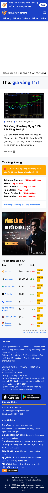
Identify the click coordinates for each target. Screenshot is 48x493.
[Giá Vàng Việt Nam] (15, 12)
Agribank (15, 438)
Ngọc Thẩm (6, 432)
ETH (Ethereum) (34, 458)
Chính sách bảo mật (29, 477)
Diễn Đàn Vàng (29, 193)
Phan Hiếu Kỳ (23, 190)
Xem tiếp (8, 151)
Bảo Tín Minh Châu (9, 428)
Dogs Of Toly (10, 317)
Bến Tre (30, 445)
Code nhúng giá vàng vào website (26, 464)
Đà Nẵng (5, 445)
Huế (22, 441)
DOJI (22, 425)
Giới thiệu (15, 477)
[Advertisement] (24, 45)
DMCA (5, 471)
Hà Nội (27, 441)
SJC (13, 425)
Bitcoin (7, 271)
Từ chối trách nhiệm (33, 480)
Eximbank (29, 435)
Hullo (22, 467)
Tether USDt (9, 286)
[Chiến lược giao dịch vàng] (24, 233)
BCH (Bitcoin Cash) (9, 461)
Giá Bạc (35, 18)
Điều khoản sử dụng (15, 480)
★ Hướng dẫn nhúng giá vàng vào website (22, 205)
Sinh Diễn (38, 428)
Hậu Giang (38, 445)
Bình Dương (14, 448)
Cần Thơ (22, 445)
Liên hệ (24, 483)
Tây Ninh (5, 448)
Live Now (15, 467)
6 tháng (5, 454)
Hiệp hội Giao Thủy (25, 428)
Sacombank (39, 435)
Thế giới (15, 432)
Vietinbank (6, 438)
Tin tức (9, 122)
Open (42, 5)
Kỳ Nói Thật (18, 183)
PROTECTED (12, 471)
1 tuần (30, 451)
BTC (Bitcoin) (21, 458)
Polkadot (8, 294)
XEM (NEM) (22, 461)
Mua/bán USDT (40, 286)
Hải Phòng (14, 445)
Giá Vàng (7, 18)
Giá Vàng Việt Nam (33, 180)
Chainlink (8, 302)
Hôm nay (23, 451)
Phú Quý (28, 425)
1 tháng (37, 451)
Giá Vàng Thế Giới (21, 18)
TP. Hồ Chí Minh (37, 441)
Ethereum (8, 279)
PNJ (17, 425)
